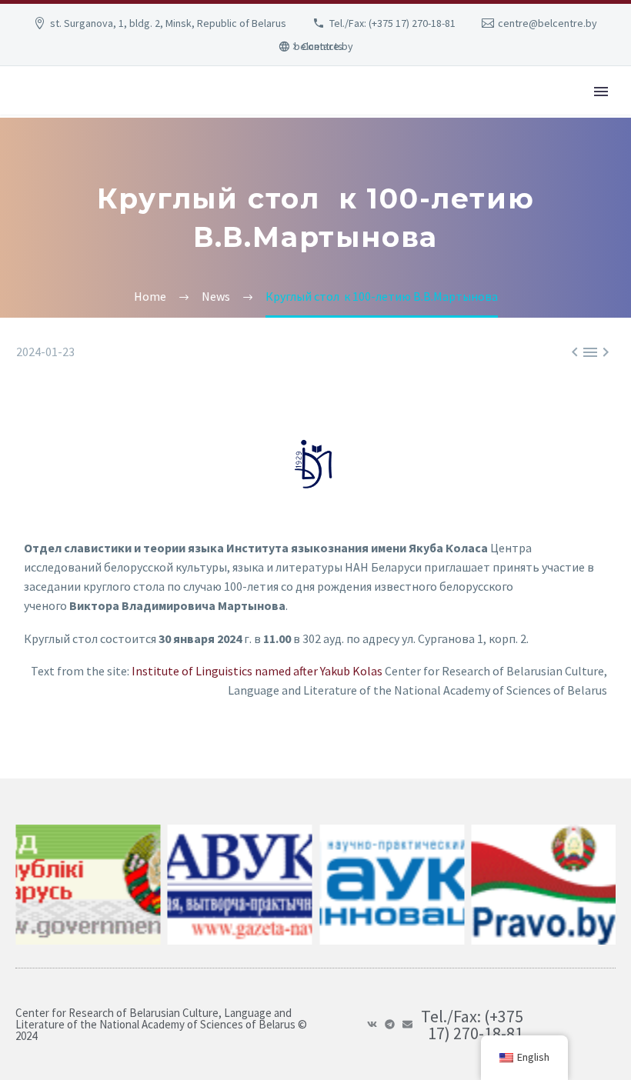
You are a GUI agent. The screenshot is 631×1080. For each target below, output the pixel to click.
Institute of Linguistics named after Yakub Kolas (257, 670)
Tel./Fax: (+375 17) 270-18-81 (392, 23)
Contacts (322, 46)
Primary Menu (601, 91)
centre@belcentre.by (547, 23)
